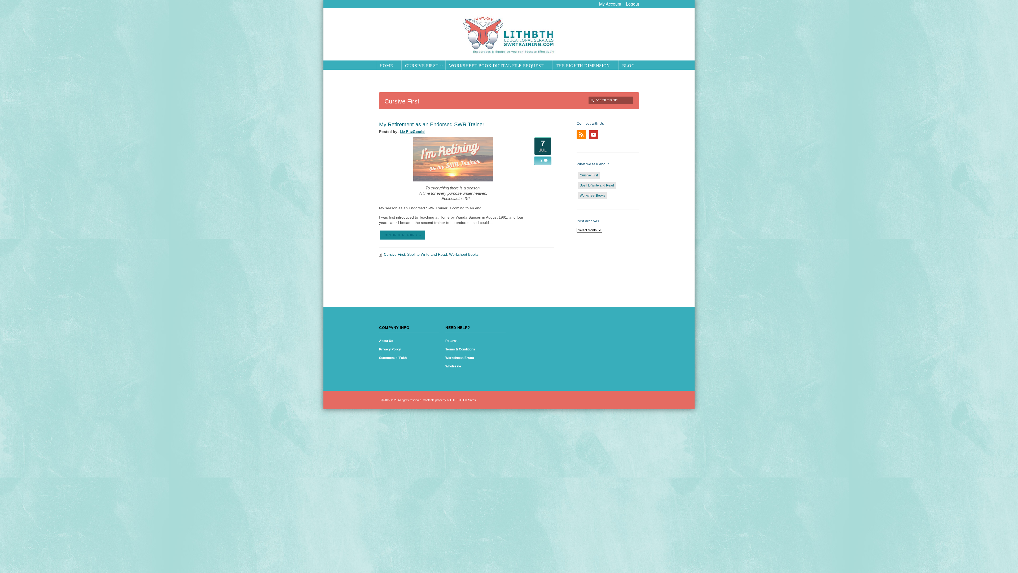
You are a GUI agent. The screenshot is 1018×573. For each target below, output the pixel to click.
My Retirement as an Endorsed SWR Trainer (431, 124)
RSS (581, 134)
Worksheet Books (464, 254)
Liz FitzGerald (412, 131)
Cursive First (394, 254)
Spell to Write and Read (427, 254)
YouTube (593, 134)
